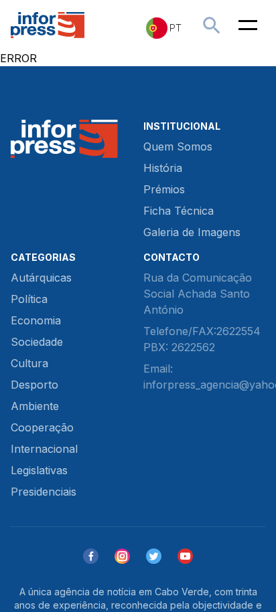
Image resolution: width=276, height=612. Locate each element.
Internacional (44, 448)
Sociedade (37, 341)
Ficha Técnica (178, 210)
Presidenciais (43, 491)
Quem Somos (177, 146)
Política (29, 299)
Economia (36, 320)
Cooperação (42, 427)
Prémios (164, 189)
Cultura (29, 363)
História (162, 168)
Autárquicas (41, 277)
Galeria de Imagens (191, 232)
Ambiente (35, 406)
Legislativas (39, 470)
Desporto (34, 384)
